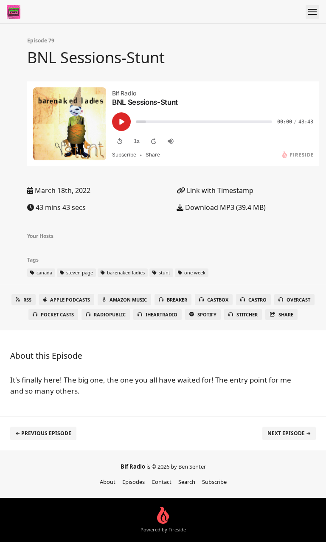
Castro (257, 299)
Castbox (217, 299)
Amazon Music (128, 299)
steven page (79, 272)
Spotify (206, 314)
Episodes (133, 482)
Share (285, 314)
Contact (161, 482)
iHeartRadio (161, 314)
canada (43, 272)
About (107, 482)
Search (186, 482)
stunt (163, 272)
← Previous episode (43, 433)
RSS (27, 299)
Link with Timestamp (219, 190)
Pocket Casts (57, 314)
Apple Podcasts (70, 299)
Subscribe (214, 482)
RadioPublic (110, 314)
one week (194, 272)
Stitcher (247, 314)
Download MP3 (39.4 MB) (224, 207)
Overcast (298, 299)
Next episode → (289, 433)
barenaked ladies (125, 272)
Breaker (177, 299)
